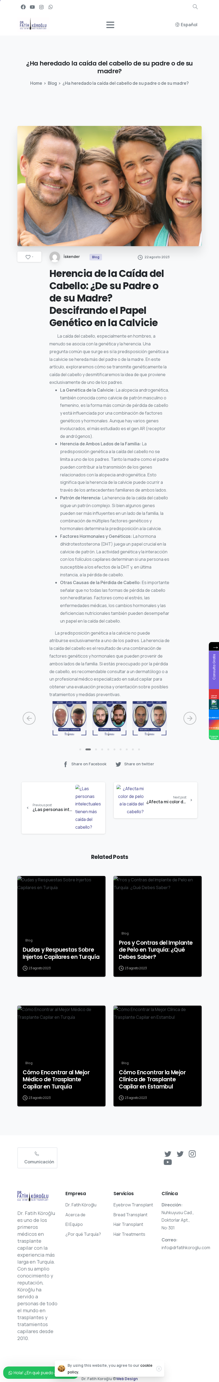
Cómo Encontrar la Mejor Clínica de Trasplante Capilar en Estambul (152, 1079)
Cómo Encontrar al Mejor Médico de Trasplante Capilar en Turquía (56, 1079)
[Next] (189, 718)
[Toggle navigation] (110, 24)
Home (36, 83)
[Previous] (29, 718)
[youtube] (32, 7)
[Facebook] (23, 7)
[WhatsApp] (50, 7)
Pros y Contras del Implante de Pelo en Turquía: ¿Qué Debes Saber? (156, 949)
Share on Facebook (88, 763)
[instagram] (41, 7)
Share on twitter (139, 763)
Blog (52, 83)
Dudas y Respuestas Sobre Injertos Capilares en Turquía (61, 953)
